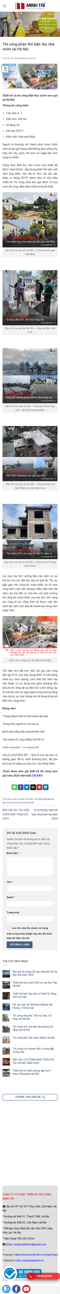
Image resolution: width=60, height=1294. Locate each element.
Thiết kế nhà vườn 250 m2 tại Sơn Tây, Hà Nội (34, 984)
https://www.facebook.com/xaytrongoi (36, 1254)
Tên (10, 882)
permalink (29, 802)
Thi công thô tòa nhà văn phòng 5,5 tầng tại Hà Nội (32, 1028)
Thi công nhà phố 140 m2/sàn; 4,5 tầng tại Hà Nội (32, 1017)
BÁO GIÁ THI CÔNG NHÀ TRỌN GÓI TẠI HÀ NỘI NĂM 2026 (33, 1061)
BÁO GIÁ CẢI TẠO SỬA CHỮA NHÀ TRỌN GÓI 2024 (15, 814)
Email (11, 897)
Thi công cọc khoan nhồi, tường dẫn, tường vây (33, 1050)
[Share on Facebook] (21, 787)
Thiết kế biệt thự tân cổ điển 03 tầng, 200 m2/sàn (34, 995)
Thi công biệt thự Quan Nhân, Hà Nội (33, 1037)
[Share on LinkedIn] (45, 787)
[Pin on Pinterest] (39, 787)
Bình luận (13, 853)
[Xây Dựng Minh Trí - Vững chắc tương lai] (30, 6)
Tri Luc (32, 58)
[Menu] (4, 6)
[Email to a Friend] (33, 787)
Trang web (13, 912)
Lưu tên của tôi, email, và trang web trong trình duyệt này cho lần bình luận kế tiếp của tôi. (29, 933)
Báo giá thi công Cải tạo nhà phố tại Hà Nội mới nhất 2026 (34, 973)
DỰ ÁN (30, 799)
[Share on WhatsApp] (14, 787)
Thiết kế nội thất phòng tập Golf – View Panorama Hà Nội (32, 1072)
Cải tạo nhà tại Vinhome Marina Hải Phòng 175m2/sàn (32, 1006)
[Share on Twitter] (27, 787)
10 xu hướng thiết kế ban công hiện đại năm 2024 (45, 814)
